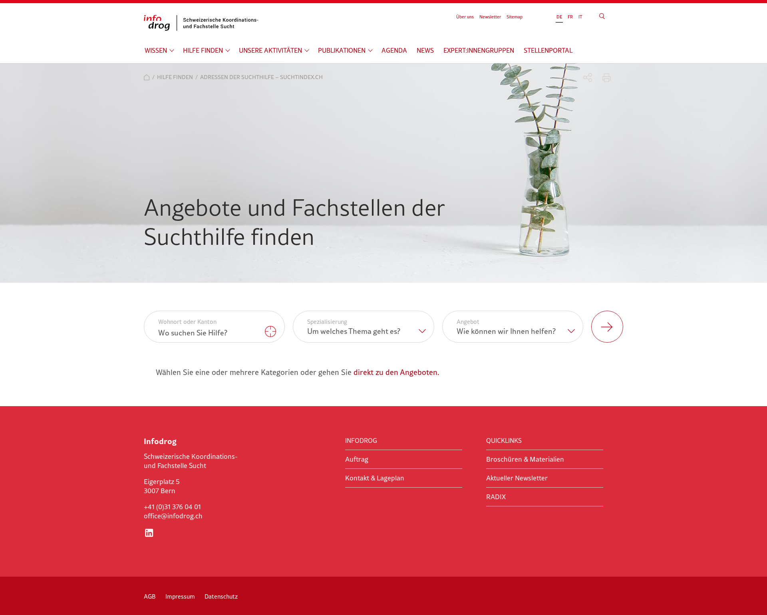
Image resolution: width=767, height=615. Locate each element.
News (425, 50)
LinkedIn (149, 533)
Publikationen (342, 50)
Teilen (587, 77)
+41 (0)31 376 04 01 (172, 507)
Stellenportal (548, 50)
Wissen (156, 50)
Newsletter (490, 17)
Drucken (606, 77)
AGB (150, 596)
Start (147, 77)
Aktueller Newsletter (517, 478)
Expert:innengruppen (478, 50)
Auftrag (356, 459)
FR (570, 17)
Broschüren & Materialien (525, 459)
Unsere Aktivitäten (270, 50)
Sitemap (515, 17)
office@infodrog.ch (173, 516)
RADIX (496, 497)
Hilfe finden (203, 50)
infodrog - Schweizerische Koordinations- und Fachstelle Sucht (204, 23)
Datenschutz (221, 596)
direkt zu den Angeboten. (396, 372)
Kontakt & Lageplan (374, 478)
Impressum (180, 596)
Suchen (602, 16)
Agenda (394, 50)
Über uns (465, 17)
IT (580, 17)
